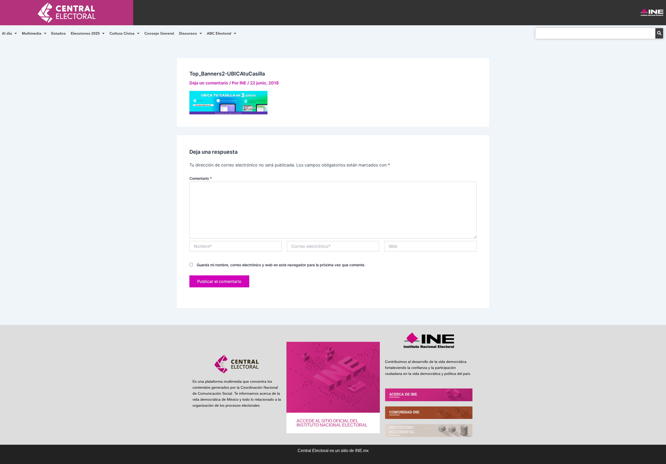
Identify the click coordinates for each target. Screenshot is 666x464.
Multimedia (31, 33)
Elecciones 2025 (85, 33)
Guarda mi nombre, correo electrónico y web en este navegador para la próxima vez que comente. (281, 265)
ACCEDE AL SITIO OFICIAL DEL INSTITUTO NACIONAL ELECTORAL (332, 423)
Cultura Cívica (122, 33)
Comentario (200, 178)
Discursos (188, 33)
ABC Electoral (219, 33)
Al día (7, 33)
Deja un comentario (208, 82)
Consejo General (159, 33)
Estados (58, 33)
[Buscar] (659, 33)
